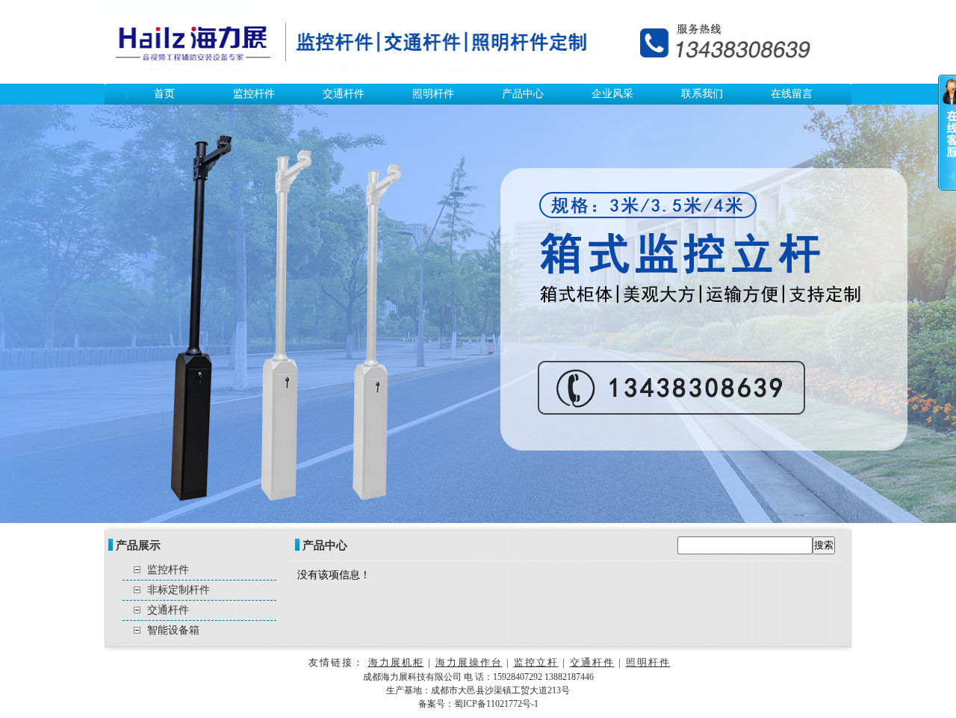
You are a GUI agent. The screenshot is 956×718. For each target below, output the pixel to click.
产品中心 (523, 93)
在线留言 (792, 93)
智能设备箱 (173, 630)
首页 (164, 93)
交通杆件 (343, 93)
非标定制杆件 (178, 589)
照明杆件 (433, 93)
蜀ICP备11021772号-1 (496, 704)
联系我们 (702, 93)
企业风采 (612, 93)
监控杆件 (254, 93)
